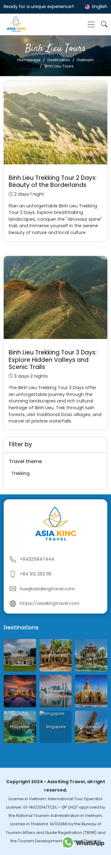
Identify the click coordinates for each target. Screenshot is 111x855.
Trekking (20, 473)
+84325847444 (37, 559)
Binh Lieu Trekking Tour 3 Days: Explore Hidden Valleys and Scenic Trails (53, 359)
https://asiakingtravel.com (50, 603)
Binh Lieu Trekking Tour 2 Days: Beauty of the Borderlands (53, 181)
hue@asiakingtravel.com (47, 589)
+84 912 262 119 (35, 574)
